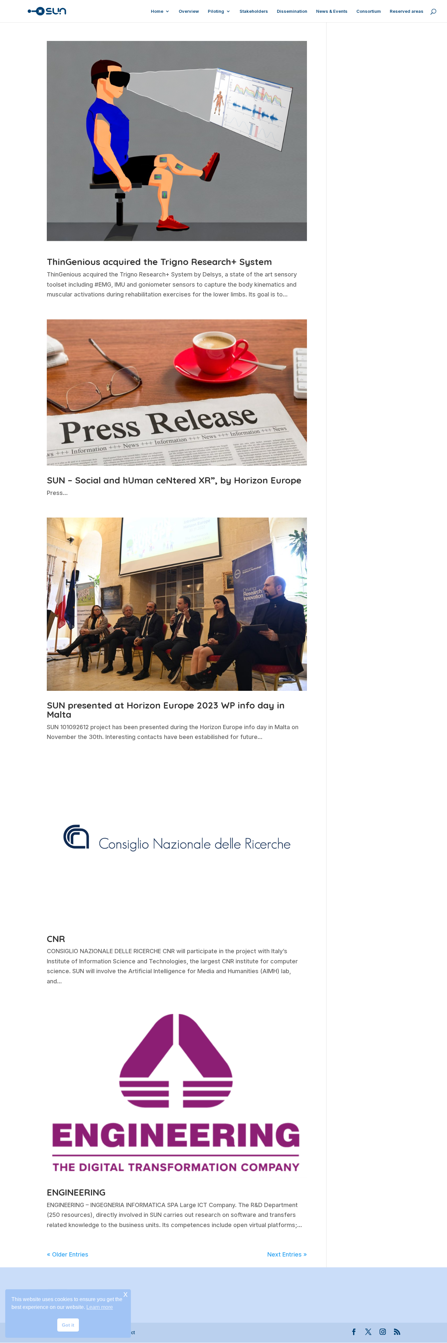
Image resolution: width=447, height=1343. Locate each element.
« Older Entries (67, 1254)
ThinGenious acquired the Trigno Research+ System (159, 261)
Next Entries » (287, 1254)
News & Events (332, 11)
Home (157, 11)
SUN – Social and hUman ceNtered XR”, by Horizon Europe (174, 480)
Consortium (368, 11)
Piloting (216, 11)
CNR (56, 938)
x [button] (125, 1294)
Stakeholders (254, 11)
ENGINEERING (76, 1192)
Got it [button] (68, 1325)
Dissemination (292, 11)
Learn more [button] (99, 1307)
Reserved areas (406, 11)
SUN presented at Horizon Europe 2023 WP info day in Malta (166, 709)
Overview (189, 11)
